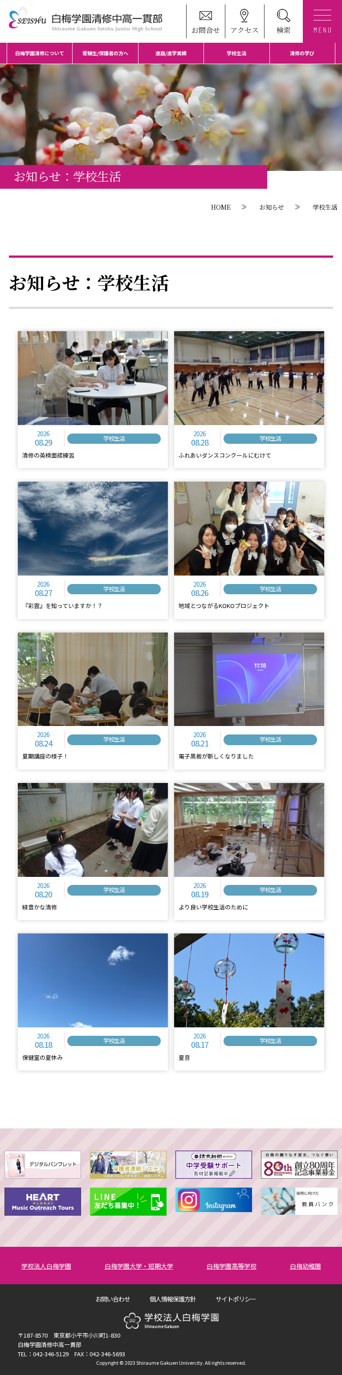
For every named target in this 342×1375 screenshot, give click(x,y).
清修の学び (302, 53)
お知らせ (271, 207)
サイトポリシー (236, 1298)
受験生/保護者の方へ (105, 53)
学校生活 (236, 53)
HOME (221, 207)
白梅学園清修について (39, 53)
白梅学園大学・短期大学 (139, 1265)
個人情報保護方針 (173, 1298)
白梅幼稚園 (305, 1265)
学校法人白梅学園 (46, 1265)
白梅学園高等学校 (231, 1265)
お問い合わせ (112, 1298)
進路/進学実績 (171, 53)
